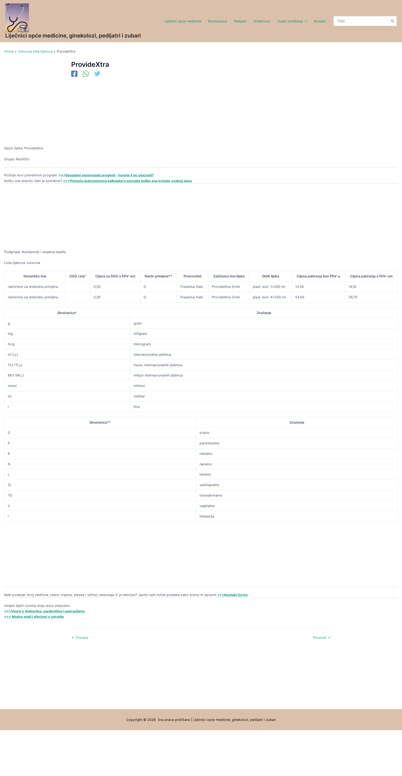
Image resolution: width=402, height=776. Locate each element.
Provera (80, 637)
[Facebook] (74, 74)
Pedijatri (240, 21)
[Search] (393, 21)
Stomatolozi (217, 21)
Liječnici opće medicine (182, 21)
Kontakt (320, 21)
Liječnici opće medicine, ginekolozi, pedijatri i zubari (73, 35)
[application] (305, 21)
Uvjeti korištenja (290, 21)
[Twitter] (97, 74)
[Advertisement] (129, 114)
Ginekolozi (262, 21)
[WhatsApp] (86, 74)
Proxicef (321, 637)
